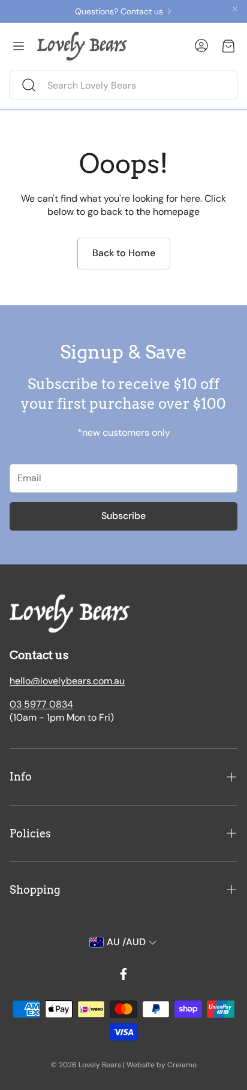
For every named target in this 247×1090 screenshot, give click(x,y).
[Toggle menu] (19, 46)
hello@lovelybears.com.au (67, 681)
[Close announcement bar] (235, 9)
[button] (123, 85)
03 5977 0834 (41, 704)
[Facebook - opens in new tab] (123, 974)
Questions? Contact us (119, 11)
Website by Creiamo (161, 1065)
